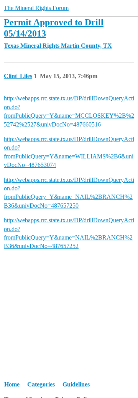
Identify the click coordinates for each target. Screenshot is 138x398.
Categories (41, 384)
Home (12, 384)
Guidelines (76, 384)
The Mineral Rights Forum (36, 8)
